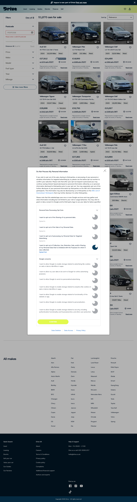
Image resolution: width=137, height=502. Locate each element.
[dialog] (68, 251)
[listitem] (68, 210)
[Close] (105, 171)
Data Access (68, 330)
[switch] (95, 217)
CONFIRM (53, 322)
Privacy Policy (81, 330)
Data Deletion (56, 330)
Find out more (81, 2)
